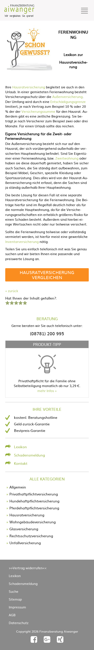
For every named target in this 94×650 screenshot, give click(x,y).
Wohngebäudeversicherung (32, 521)
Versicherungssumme (38, 111)
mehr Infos (45, 390)
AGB (12, 614)
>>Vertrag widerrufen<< (28, 567)
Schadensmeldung (29, 455)
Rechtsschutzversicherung (31, 535)
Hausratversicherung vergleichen (47, 274)
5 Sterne (25, 302)
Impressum (17, 607)
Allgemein (17, 487)
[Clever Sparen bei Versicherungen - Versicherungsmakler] (19, 16)
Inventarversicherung (22, 241)
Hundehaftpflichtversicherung (34, 500)
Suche (13, 591)
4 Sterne (20, 302)
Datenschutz (18, 622)
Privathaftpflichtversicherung (33, 494)
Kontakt (20, 463)
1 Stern (7, 302)
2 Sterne (12, 302)
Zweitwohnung (66, 158)
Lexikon (20, 446)
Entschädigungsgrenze (68, 101)
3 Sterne (16, 302)
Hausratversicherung (28, 86)
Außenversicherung (67, 96)
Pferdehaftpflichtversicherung (34, 507)
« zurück (11, 290)
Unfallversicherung (25, 542)
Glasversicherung (23, 528)
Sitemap (15, 599)
